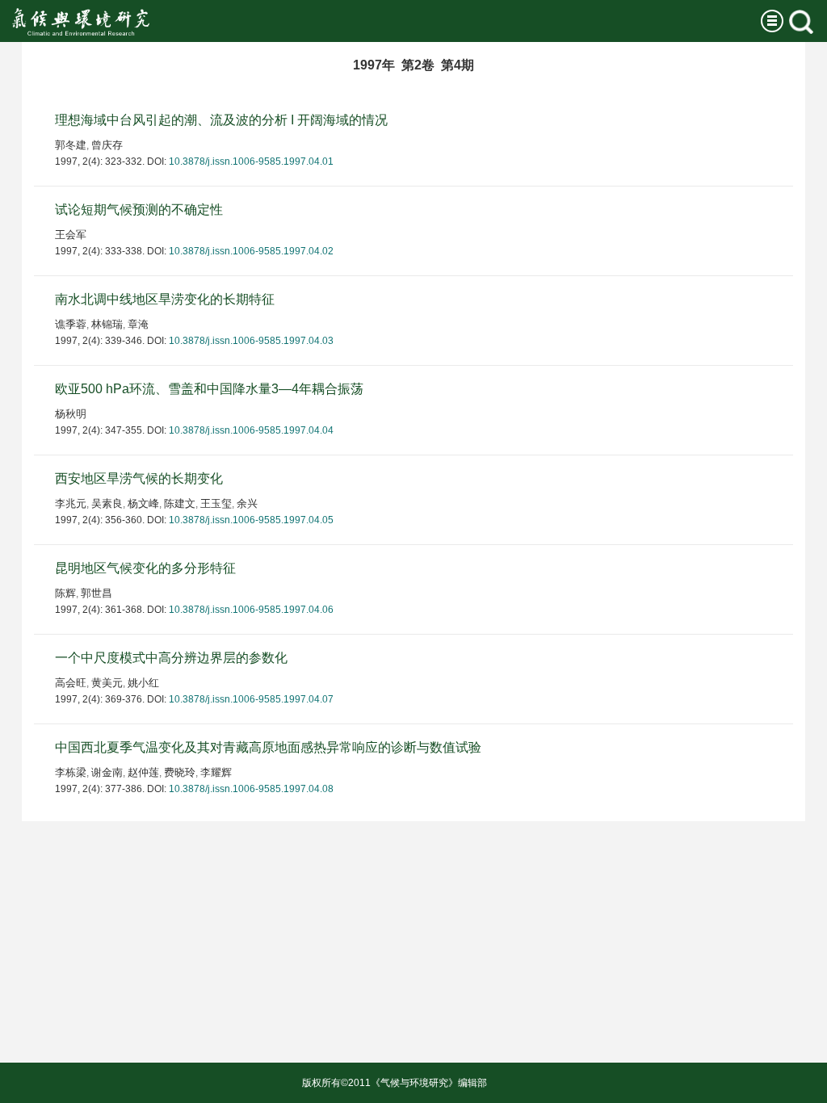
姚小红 (143, 683)
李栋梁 (70, 772)
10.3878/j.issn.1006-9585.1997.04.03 (251, 340)
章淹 (138, 324)
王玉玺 (216, 503)
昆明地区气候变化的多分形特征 (145, 568)
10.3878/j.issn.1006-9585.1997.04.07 (251, 699)
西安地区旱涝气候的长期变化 (139, 478)
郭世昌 (96, 593)
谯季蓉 (70, 324)
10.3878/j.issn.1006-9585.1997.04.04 (251, 430)
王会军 (70, 235)
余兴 (247, 503)
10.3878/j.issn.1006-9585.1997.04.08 (251, 789)
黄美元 (107, 683)
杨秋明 (70, 414)
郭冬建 (70, 145)
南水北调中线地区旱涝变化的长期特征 (165, 299)
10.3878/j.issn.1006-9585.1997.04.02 (251, 251)
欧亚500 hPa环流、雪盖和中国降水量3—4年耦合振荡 (209, 389)
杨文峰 (143, 503)
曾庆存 (107, 145)
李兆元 (70, 503)
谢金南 (107, 772)
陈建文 (179, 503)
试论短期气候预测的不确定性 (139, 209)
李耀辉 (216, 772)
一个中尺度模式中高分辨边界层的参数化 (171, 658)
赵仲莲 (143, 772)
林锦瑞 (107, 324)
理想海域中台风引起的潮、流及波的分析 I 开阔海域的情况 (221, 120)
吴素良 (107, 503)
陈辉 (65, 593)
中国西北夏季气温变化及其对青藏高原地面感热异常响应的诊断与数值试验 (268, 747)
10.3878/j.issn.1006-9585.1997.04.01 (251, 161)
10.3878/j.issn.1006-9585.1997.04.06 (251, 609)
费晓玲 (179, 772)
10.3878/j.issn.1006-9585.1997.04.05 (251, 520)
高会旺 (70, 683)
